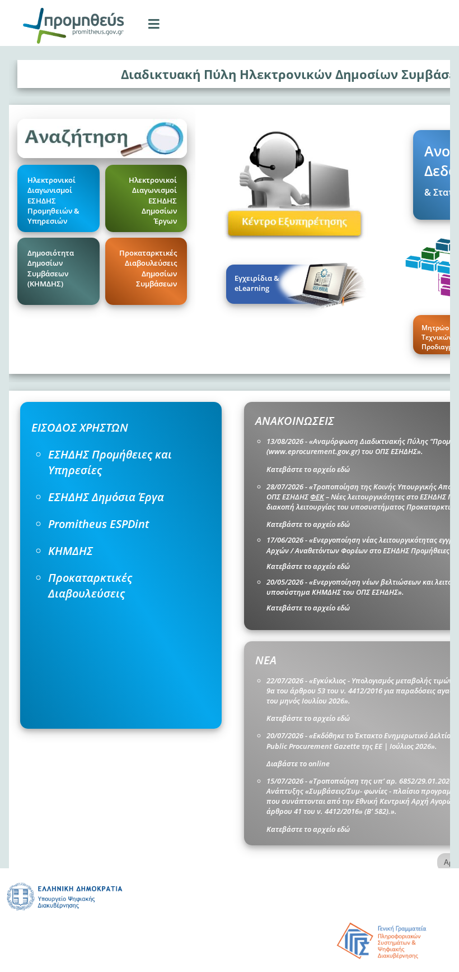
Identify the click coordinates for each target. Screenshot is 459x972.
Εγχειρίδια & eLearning (257, 283)
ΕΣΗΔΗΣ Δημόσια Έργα (106, 496)
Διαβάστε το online (298, 763)
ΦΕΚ (317, 497)
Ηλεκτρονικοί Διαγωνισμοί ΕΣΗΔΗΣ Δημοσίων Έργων (153, 200)
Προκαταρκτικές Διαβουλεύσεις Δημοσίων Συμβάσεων (148, 268)
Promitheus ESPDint (98, 523)
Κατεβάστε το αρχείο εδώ (308, 469)
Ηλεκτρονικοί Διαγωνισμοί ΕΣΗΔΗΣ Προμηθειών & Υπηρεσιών (53, 200)
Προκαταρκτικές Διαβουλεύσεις (90, 585)
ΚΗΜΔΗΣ (70, 550)
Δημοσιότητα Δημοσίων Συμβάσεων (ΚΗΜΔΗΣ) (50, 268)
